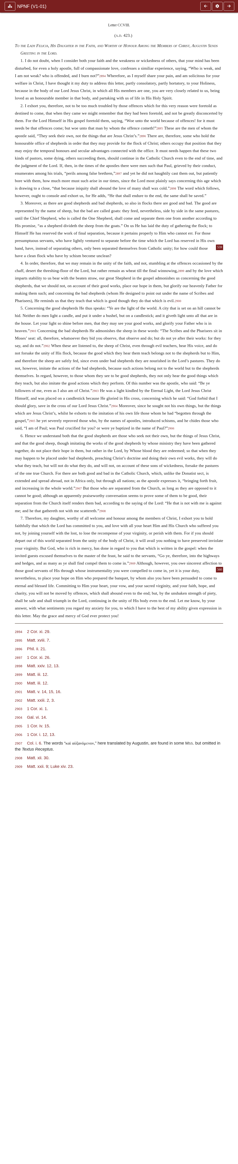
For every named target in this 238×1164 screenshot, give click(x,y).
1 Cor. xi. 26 (38, 657)
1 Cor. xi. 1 (37, 708)
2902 (46, 346)
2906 (171, 428)
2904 (114, 406)
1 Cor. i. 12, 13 (40, 734)
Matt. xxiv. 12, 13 (42, 665)
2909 (132, 563)
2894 (102, 76)
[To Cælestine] (229, 6)
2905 (32, 421)
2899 (181, 271)
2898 (173, 188)
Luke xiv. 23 (61, 766)
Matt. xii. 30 (37, 757)
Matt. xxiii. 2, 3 (40, 700)
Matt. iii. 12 (37, 674)
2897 (118, 173)
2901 (33, 331)
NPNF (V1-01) (31, 6)
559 (219, 247)
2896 (142, 136)
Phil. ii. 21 (36, 648)
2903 (95, 391)
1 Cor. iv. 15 (38, 725)
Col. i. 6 (34, 743)
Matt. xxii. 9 (37, 766)
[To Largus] (205, 6)
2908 (102, 511)
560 (219, 569)
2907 (78, 488)
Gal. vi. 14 (36, 717)
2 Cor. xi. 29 (38, 631)
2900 (178, 301)
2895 (159, 128)
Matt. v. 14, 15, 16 (43, 691)
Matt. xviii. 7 (38, 640)
